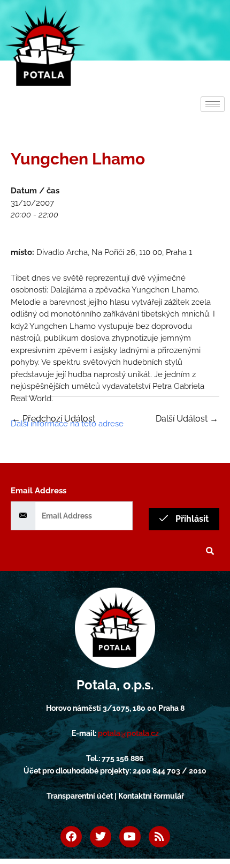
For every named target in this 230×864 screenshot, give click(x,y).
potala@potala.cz (128, 733)
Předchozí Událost (53, 419)
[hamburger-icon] (213, 104)
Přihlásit (191, 519)
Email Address (38, 490)
